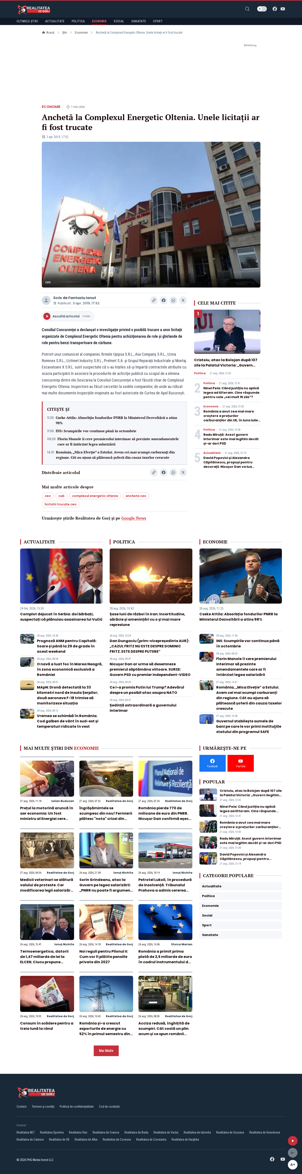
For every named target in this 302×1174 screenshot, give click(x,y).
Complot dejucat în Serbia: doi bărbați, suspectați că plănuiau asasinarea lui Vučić (61, 617)
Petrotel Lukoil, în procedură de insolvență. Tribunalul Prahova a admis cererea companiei (165, 887)
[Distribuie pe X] (183, 300)
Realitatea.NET (26, 1132)
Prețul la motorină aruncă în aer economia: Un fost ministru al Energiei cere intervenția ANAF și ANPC (46, 816)
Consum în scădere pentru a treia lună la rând (46, 1026)
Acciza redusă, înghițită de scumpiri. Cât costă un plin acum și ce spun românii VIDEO (163, 1031)
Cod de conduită (109, 1106)
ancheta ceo (136, 496)
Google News (133, 518)
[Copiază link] (154, 300)
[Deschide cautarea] (247, 8)
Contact (22, 1106)
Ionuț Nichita (123, 873)
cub (61, 496)
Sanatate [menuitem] (138, 21)
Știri (64, 32)
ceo (48, 496)
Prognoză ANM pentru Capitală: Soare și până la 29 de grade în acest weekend (66, 646)
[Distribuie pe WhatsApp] (173, 300)
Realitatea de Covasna (117, 1139)
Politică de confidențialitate (77, 1106)
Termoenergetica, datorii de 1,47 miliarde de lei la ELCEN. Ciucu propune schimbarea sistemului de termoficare (44, 962)
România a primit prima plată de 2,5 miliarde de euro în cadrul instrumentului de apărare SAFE (165, 959)
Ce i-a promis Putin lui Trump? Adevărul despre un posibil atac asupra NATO (147, 690)
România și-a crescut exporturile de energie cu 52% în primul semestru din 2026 (104, 1031)
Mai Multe (106, 1051)
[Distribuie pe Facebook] (164, 300)
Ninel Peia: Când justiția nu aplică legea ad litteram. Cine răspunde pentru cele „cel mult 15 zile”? (231, 392)
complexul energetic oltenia (95, 496)
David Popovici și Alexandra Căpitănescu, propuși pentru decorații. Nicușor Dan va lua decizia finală (227, 464)
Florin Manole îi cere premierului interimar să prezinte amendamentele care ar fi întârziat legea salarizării (118, 441)
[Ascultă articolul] (293, 1141)
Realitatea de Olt (59, 1139)
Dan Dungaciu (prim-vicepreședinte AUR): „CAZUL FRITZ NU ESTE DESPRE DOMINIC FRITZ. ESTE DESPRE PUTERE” (149, 646)
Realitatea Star (78, 1132)
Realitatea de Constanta (151, 1139)
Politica (200, 373)
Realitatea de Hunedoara (264, 1132)
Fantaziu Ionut (82, 297)
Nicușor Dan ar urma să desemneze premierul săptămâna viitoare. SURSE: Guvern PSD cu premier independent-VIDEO (150, 669)
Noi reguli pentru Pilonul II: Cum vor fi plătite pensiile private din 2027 (103, 957)
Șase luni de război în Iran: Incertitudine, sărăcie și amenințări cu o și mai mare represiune (147, 619)
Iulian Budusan (62, 801)
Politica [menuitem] (78, 21)
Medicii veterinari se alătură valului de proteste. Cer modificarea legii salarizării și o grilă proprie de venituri (46, 887)
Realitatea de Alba (86, 1139)
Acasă (50, 32)
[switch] (262, 9)
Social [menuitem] (119, 21)
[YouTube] (282, 9)
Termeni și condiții (43, 1106)
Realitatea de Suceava (230, 1132)
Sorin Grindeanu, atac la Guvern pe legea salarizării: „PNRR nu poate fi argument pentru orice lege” (105, 887)
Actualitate (212, 453)
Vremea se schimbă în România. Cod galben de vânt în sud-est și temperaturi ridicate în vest (67, 721)
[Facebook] (274, 9)
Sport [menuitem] (157, 21)
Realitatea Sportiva (52, 1132)
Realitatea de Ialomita (197, 1132)
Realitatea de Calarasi (30, 1139)
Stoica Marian (181, 944)
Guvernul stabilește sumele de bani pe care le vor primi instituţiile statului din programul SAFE (248, 726)
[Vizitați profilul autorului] (46, 300)
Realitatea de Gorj (119, 801)
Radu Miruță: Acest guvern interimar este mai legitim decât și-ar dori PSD (231, 439)
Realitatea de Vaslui (166, 1132)
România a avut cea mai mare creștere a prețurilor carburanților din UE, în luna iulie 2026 (230, 418)
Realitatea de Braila (136, 1132)
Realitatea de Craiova (106, 1132)
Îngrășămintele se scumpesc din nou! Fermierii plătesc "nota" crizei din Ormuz (105, 816)
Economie (81, 32)
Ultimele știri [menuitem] (27, 21)
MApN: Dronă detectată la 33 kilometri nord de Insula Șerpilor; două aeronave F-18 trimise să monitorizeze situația (67, 695)
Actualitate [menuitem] (55, 21)
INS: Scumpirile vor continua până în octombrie (96, 430)
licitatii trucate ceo (60, 504)
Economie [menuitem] (99, 21)
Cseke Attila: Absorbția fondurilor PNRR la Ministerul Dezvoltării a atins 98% (116, 420)
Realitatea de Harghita (185, 1139)
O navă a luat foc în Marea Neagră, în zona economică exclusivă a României (70, 669)
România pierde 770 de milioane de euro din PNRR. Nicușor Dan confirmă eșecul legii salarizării (165, 816)
